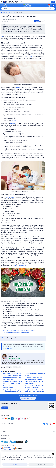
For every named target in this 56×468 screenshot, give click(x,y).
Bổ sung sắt (8, 367)
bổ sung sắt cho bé (9, 197)
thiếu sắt (12, 123)
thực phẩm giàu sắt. (20, 265)
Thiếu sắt (15, 367)
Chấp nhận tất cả (41, 464)
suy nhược (29, 56)
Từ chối (15, 464)
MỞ (53, 1)
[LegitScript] (31, 441)
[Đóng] (1, 1)
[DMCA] (16, 441)
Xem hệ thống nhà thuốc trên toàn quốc (28, 395)
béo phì (14, 120)
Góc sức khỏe (6, 12)
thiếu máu (19, 87)
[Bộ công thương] (4, 441)
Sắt (2, 36)
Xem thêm (9, 348)
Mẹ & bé (13, 12)
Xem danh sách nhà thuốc (28, 398)
